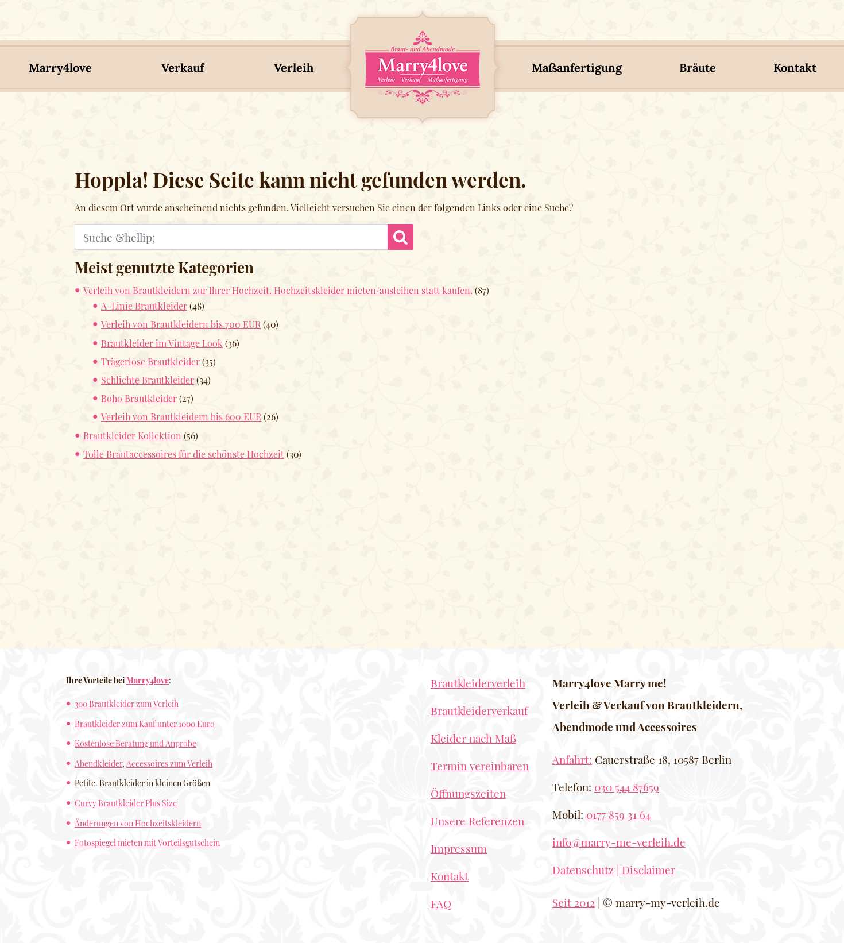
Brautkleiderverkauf (479, 710)
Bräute (697, 67)
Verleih (293, 67)
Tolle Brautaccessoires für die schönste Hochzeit (183, 454)
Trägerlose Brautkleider (150, 361)
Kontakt (794, 67)
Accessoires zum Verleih (169, 763)
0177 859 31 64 (618, 814)
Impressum (459, 848)
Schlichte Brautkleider (147, 380)
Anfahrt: (572, 759)
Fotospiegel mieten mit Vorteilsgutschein (147, 842)
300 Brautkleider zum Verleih (127, 703)
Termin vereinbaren (480, 765)
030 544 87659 (626, 786)
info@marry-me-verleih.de (619, 841)
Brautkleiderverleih (478, 682)
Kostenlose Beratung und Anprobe (135, 743)
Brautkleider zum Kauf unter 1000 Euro (145, 723)
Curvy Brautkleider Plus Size (126, 803)
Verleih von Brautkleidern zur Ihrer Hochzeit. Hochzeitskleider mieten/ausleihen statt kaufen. (278, 290)
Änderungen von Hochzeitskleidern (138, 823)
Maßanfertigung (577, 67)
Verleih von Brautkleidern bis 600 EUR (181, 417)
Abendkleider (98, 763)
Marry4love (60, 67)
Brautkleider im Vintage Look (162, 343)
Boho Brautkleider (139, 398)
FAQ (441, 903)
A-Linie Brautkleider (144, 306)
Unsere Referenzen (477, 820)
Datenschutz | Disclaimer (613, 869)
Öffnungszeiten (468, 793)
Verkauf (182, 67)
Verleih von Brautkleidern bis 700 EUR (181, 324)
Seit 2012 (573, 902)
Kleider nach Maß (473, 738)
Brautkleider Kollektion (132, 436)
